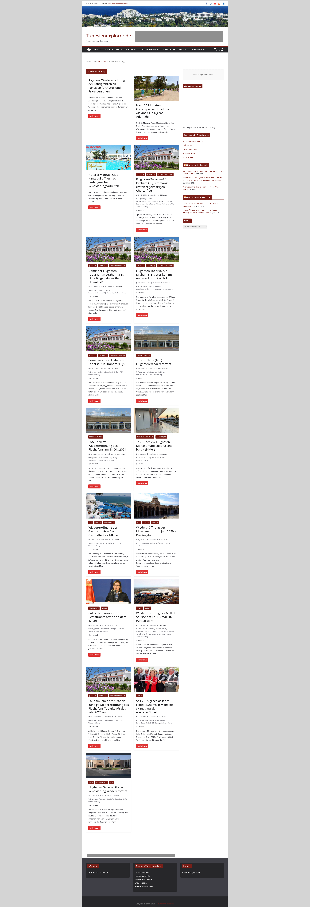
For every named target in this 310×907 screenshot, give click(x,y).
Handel (104, 608)
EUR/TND (201, 127)
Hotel (146, 720)
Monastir (163, 720)
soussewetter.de (142, 872)
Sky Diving (161, 372)
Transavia (110, 293)
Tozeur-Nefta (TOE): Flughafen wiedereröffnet (153, 362)
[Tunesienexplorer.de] (89, 49)
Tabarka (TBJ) (151, 174)
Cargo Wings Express (191, 149)
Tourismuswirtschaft (165, 174)
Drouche (141, 720)
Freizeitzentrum (141, 631)
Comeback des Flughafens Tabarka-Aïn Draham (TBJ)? (106, 362)
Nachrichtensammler (144, 886)
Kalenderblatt (149, 49)
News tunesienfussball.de (198, 197)
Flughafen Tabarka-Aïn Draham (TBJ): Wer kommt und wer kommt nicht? (154, 274)
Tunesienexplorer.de (108, 35)
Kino (158, 631)
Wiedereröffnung (142, 207)
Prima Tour (169, 201)
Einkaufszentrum (160, 629)
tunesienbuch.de (142, 876)
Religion (155, 522)
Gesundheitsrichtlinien (107, 543)
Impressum (197, 49)
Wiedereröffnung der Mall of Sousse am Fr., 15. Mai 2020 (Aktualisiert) (155, 617)
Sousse (147, 608)
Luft (111, 782)
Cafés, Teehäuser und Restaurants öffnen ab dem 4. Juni (107, 617)
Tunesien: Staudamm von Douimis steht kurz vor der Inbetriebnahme (120, 5)
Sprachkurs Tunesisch (97, 872)
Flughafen (141, 199)
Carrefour (151, 629)
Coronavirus (142, 543)
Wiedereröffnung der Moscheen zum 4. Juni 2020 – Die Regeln (156, 531)
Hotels (139, 696)
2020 (90, 522)
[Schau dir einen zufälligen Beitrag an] (221, 49)
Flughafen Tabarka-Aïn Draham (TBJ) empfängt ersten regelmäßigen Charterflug (152, 185)
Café (91, 629)
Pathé (145, 634)
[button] (100, 49)
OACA (147, 372)
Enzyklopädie (169, 49)
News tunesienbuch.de (197, 165)
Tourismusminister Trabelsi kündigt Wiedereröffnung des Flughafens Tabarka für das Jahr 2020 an (108, 706)
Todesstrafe (187, 145)
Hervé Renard (188, 157)
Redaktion (153, 195)
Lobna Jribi (113, 629)
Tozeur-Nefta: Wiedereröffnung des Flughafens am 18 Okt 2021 (107, 445)
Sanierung (153, 372)
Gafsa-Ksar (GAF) (101, 782)
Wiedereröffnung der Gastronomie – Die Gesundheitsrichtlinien (104, 531)
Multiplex (139, 634)
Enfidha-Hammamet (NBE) (145, 437)
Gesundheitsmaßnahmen (155, 543)
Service (182, 49)
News (96, 49)
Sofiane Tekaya (150, 204)
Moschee (168, 543)
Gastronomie (109, 522)
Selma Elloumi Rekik (142, 723)
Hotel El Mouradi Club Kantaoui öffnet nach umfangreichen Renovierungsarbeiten (103, 180)
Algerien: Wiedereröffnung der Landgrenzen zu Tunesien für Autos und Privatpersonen (106, 85)
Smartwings (140, 204)
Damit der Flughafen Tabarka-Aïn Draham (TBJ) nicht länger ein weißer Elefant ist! (106, 276)
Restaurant (121, 629)
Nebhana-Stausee (190, 153)
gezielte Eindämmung (101, 629)
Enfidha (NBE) (142, 458)
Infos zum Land (112, 49)
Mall (162, 631)
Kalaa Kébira (151, 631)
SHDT (152, 723)
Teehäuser (92, 631)
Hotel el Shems (154, 720)
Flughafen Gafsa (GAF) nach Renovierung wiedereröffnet (107, 789)
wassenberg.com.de (191, 872)
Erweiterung (94, 799)
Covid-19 (98, 522)
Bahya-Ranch (142, 629)
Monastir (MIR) (161, 437)
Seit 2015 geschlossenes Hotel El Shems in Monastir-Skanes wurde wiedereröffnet (155, 706)
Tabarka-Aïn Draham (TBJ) (164, 204)
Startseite (102, 61)
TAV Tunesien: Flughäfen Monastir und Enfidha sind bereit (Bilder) (154, 445)
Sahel (164, 634)
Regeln (118, 543)
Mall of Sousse (169, 631)
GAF (108, 799)
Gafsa (91, 782)
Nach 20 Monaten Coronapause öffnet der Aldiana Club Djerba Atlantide (152, 111)
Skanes (157, 723)
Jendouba (140, 174)
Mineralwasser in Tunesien (193, 141)
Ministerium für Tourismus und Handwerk (150, 201)
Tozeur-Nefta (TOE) (143, 355)
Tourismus (131, 49)
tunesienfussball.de (143, 879)
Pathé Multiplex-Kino (155, 634)
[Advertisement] (179, 36)
